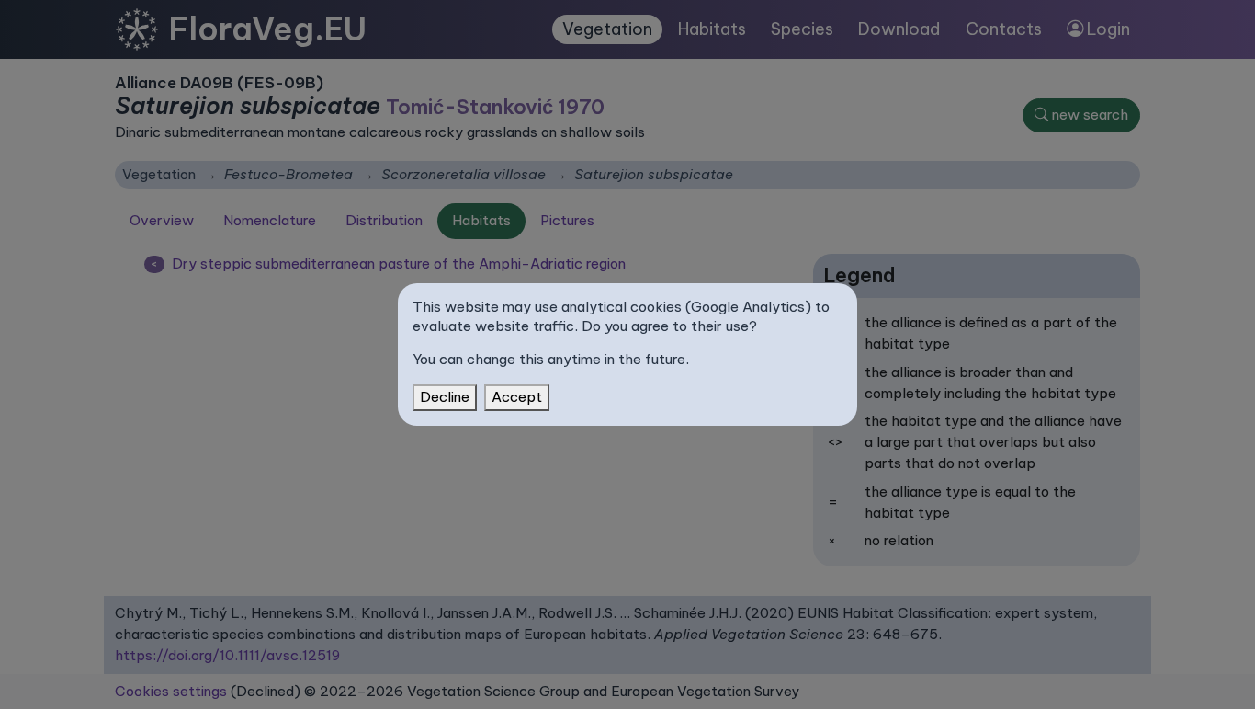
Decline (444, 397)
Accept (517, 397)
